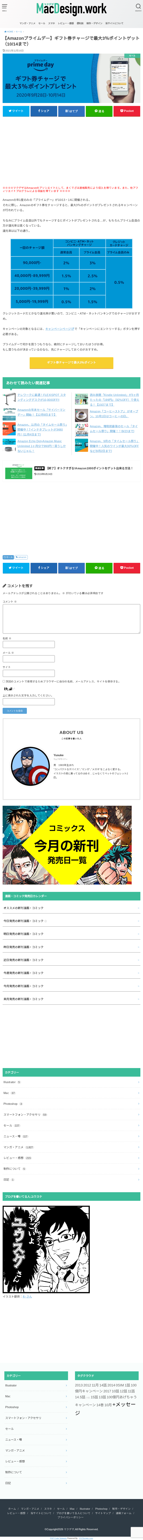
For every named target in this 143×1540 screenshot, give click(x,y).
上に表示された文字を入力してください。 (28, 695)
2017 (107, 1391)
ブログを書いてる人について (73, 1513)
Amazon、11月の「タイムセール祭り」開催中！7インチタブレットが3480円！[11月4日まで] (42, 429)
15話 (94, 1397)
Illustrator (11, 1082)
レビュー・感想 (66, 23)
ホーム (12, 1508)
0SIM (120, 1385)
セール (41, 23)
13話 (102, 1397)
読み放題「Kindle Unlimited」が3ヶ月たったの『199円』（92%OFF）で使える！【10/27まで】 (114, 399)
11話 (131, 1391)
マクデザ (69, 1529)
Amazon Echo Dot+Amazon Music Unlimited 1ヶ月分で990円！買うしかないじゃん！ (41, 446)
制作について (14, 1168)
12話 (123, 1391)
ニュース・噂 (15, 1136)
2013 (79, 1385)
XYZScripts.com (86, 1538)
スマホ (51, 23)
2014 (111, 1385)
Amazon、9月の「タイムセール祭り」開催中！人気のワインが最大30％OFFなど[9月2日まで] (114, 446)
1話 (127, 1385)
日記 (8, 1179)
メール (8, 652)
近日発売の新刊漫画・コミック (23, 960)
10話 (115, 1391)
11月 (95, 1385)
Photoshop (12, 1103)
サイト (7, 667)
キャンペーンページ (58, 328)
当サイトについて (114, 23)
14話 (103, 1385)
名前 (7, 638)
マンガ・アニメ (27, 23)
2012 (87, 1385)
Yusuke (58, 755)
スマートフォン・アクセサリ (24, 1114)
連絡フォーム (123, 1513)
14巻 (100, 1405)
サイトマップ (103, 1513)
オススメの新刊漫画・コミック (23, 908)
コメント (10, 601)
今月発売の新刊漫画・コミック (23, 986)
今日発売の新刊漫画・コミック (23, 921)
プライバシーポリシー (71, 1517)
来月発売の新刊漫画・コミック (23, 999)
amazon (22, 557)
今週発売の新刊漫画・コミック (23, 973)
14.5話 (80, 1397)
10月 (108, 1405)
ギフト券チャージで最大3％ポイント (71, 362)
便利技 (80, 23)
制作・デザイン (94, 23)
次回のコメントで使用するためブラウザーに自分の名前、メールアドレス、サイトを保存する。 (63, 681)
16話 (88, 1398)
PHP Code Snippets (58, 1538)
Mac (9, 1092)
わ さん (27, 1296)
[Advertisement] (71, 153)
